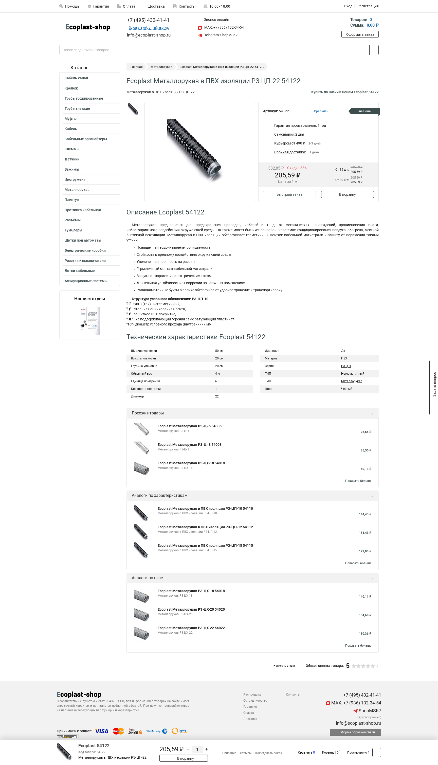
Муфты (71, 119)
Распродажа (252, 694)
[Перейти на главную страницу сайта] (87, 27)
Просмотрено (357, 752)
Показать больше (358, 481)
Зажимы (72, 169)
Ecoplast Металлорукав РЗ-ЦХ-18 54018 (191, 463)
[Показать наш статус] (90, 320)
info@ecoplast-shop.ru (358, 723)
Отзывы (245, 753)
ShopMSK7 (369, 710)
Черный (346, 389)
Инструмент (75, 179)
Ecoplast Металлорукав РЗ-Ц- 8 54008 (190, 445)
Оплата (129, 6)
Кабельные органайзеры (86, 139)
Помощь (72, 6)
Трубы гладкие (77, 108)
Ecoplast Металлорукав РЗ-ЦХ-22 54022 (191, 628)
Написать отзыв (284, 665)
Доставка (156, 6)
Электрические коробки (85, 250)
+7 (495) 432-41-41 (148, 20)
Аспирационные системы (86, 281)
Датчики (72, 159)
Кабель (71, 129)
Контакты (187, 6)
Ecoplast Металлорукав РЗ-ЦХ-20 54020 (191, 609)
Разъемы (73, 220)
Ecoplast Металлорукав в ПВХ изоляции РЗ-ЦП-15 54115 (205, 545)
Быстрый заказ (289, 194)
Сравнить (305, 752)
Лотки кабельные (80, 271)
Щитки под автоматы (83, 240)
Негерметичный (352, 373)
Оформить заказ (360, 34)
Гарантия (101, 6)
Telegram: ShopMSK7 (221, 35)
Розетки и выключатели (85, 261)
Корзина (328, 752)
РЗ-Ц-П (346, 366)
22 (217, 396)
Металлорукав (77, 190)
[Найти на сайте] (374, 50)
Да (343, 351)
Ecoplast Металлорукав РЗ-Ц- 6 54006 (190, 426)
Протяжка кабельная (83, 210)
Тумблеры (73, 230)
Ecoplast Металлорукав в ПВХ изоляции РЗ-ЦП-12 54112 (205, 527)
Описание (229, 753)
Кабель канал (76, 78)
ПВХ (344, 358)
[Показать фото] (134, 109)
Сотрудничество (255, 700)
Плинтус (72, 200)
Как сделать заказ (268, 753)
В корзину (347, 194)
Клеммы (72, 149)
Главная (137, 67)
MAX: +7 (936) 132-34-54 (224, 27)
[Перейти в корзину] (345, 23)
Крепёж (71, 88)
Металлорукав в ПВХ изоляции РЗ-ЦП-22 (112, 757)
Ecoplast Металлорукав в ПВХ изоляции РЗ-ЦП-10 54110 (205, 508)
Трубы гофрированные (84, 98)
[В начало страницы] (376, 752)
